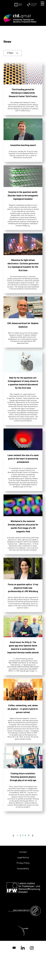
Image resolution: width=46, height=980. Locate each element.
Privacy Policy (23, 863)
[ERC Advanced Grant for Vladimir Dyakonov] (23, 322)
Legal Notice (23, 857)
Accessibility (23, 868)
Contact (23, 852)
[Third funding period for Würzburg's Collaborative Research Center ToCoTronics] (23, 89)
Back (13, 835)
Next (33, 835)
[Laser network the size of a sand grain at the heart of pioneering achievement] (23, 460)
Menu (42, 3)
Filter (10, 52)
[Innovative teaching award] (23, 140)
